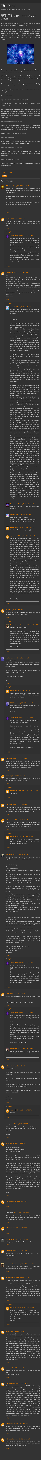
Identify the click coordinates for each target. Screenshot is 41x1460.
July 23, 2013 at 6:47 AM (17, 1066)
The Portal (8, 6)
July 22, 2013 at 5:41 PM (20, 854)
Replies (10, 232)
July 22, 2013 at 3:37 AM (21, 658)
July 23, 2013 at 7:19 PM (25, 717)
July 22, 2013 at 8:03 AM (17, 775)
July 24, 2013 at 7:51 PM (21, 1277)
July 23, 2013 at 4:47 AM (23, 514)
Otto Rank (9, 1239)
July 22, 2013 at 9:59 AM (22, 690)
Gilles (7, 1066)
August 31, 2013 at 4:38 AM (20, 1423)
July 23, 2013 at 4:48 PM (21, 1212)
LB (6, 610)
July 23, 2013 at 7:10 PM (25, 235)
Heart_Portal (14, 527)
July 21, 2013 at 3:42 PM (21, 186)
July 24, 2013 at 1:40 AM (20, 1239)
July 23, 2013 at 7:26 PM (25, 962)
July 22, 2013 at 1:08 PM (22, 820)
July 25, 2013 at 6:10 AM (16, 1368)
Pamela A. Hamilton (16, 625)
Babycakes (13, 504)
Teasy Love (14, 235)
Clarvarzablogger (15, 790)
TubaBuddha (10, 1277)
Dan (7, 1368)
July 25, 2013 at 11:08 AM (20, 1383)
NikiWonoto (9, 658)
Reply (7, 212)
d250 (7, 993)
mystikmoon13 (15, 536)
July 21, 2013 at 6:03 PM (20, 272)
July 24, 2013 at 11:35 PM (25, 836)
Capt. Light (9, 272)
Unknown (9, 758)
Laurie (8, 218)
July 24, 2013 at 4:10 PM (19, 1250)
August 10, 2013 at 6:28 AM (25, 1307)
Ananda (12, 307)
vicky (7, 1331)
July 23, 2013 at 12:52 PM (30, 790)
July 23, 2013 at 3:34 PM (19, 1201)
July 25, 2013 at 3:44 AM (27, 536)
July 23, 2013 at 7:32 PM (25, 1012)
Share (4, 175)
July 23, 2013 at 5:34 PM (19, 1228)
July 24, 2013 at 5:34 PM (26, 1264)
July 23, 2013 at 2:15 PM (17, 1143)
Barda (12, 690)
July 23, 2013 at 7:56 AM (24, 1110)
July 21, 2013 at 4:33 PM (17, 218)
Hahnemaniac (10, 820)
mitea (7, 775)
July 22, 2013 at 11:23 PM (17, 993)
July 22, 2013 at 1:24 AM (23, 307)
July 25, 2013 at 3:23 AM (17, 1331)
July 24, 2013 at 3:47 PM (30, 625)
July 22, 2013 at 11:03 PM (26, 504)
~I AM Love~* (10, 186)
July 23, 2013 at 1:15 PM (26, 527)
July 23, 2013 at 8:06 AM (21, 1124)
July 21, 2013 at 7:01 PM (15, 610)
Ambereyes (14, 1048)
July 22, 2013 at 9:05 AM (19, 804)
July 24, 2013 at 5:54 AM (25, 1048)
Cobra (12, 1110)
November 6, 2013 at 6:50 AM (21, 1439)
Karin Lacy (9, 854)
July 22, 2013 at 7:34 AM (19, 758)
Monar (8, 1143)
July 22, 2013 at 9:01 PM (25, 703)
